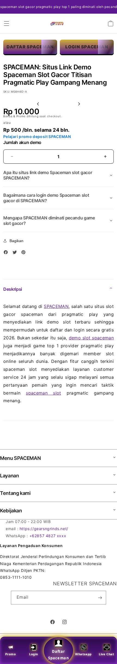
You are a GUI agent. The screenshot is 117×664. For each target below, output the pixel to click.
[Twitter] (16, 253)
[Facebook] (7, 253)
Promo (10, 654)
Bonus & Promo (15, 116)
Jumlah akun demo (22, 142)
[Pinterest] (25, 253)
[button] (6, 23)
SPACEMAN (56, 306)
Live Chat (106, 654)
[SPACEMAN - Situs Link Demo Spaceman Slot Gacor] (57, 23)
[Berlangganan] (100, 597)
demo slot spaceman (91, 337)
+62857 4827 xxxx (47, 535)
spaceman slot (43, 393)
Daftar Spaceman (58, 654)
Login (33, 654)
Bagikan (16, 241)
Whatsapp (83, 654)
